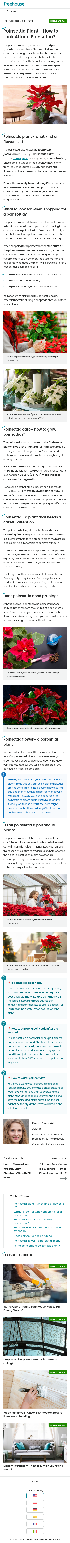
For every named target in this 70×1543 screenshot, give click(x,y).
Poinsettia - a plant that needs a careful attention (39, 1229)
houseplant (20, 158)
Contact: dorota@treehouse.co (48, 1144)
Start (35, 1481)
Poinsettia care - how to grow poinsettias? (33, 1221)
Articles (11, 11)
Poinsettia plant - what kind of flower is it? (39, 1205)
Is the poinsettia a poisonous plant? (37, 1246)
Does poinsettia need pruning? (33, 1236)
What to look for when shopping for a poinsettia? (38, 1213)
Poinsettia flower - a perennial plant (37, 1241)
